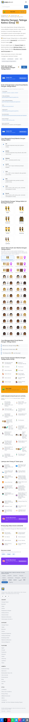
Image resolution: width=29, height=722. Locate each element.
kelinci (3, 554)
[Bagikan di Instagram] (20, 720)
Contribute (3, 689)
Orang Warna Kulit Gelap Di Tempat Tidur (7, 472)
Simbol (3, 608)
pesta (16, 59)
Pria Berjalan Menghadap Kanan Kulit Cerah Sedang (7, 415)
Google (3, 650)
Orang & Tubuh (14, 15)
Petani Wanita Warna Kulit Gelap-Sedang (7, 477)
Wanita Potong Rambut (20, 382)
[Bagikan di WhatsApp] (12, 720)
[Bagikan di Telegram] (16, 720)
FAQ (2, 683)
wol (13, 554)
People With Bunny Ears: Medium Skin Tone (7, 421)
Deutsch (15, 575)
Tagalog (11, 582)
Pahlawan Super (7, 506)
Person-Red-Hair (7, 482)
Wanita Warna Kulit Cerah (21, 482)
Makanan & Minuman (6, 617)
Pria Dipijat (19, 370)
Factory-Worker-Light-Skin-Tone (21, 471)
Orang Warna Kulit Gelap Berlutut (21, 414)
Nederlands (10, 577)
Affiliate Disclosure (5, 696)
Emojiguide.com (4, 15)
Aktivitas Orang (4, 16)
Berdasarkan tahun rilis (6, 673)
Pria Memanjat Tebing (20, 378)
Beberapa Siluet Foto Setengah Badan (21, 466)
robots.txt (8, 711)
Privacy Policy (4, 693)
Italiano (4, 577)
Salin (24, 67)
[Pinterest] (8, 596)
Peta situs (3, 711)
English (4, 575)
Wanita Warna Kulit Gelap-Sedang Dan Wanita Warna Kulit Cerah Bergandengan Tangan (21, 495)
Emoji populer (4, 677)
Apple (2, 648)
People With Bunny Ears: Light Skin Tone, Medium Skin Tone (21, 435)
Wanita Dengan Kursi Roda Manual (7, 409)
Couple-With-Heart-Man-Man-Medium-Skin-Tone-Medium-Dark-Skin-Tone (21, 488)
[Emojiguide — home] (7, 2)
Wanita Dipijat (6, 382)
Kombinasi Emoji (5, 668)
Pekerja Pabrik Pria (21, 501)
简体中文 (4, 580)
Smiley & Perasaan (5, 635)
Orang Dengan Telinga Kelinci (20, 533)
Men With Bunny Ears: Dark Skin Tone (7, 427)
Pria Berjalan (20, 420)
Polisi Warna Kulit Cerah (21, 506)
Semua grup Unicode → (6, 619)
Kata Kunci (3, 670)
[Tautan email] (27, 720)
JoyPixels (3, 660)
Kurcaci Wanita (20, 540)
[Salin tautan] (23, 720)
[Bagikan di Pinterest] (9, 720)
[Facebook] (2, 596)
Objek (2, 606)
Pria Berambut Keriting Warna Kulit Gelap (7, 494)
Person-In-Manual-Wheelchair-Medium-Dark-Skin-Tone (7, 448)
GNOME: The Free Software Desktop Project (11, 702)
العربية (20, 580)
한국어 (15, 580)
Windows (3, 654)
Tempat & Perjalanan (6, 633)
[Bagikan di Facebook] (2, 720)
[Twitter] (5, 596)
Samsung (3, 658)
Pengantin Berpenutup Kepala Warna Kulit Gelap (7, 466)
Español (9, 575)
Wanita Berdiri (6, 540)
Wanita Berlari (6, 378)
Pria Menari (19, 367)
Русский (24, 577)
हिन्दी (24, 580)
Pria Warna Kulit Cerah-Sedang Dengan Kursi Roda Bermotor (7, 442)
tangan (8, 554)
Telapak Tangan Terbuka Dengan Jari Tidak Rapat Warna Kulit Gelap (21, 477)
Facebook (3, 652)
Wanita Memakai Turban (21, 544)
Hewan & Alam (4, 614)
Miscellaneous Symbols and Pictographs (11, 124)
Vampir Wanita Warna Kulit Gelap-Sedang (7, 502)
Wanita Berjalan (7, 370)
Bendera (3, 604)
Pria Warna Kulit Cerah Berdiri (20, 455)
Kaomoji (3, 681)
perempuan (10, 59)
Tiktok (2, 662)
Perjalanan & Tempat (6, 610)
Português (17, 577)
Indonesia (4, 582)
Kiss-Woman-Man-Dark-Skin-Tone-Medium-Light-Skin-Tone (7, 487)
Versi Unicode (4, 675)
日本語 (10, 580)
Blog (2, 679)
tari (21, 59)
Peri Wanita (6, 537)
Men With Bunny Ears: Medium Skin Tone (21, 449)
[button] (14, 92)
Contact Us (4, 700)
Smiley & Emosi (5, 612)
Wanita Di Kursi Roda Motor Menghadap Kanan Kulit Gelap (7, 433)
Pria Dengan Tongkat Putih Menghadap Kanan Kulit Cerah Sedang (7, 404)
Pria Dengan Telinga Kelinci (20, 374)
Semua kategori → (5, 642)
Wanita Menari (6, 374)
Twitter (2, 656)
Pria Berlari (6, 367)
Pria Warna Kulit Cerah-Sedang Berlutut (20, 410)
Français (21, 575)
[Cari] (26, 6)
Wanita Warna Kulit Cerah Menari (21, 441)
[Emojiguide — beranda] (2, 589)
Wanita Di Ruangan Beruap (21, 363)
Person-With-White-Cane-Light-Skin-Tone (21, 402)
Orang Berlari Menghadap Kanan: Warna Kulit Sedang (21, 427)
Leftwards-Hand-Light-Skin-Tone (21, 510)
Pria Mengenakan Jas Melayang (7, 363)
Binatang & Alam (5, 637)
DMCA (2, 698)
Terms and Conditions (6, 691)
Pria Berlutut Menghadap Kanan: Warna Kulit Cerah (7, 456)
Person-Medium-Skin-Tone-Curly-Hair (7, 511)
